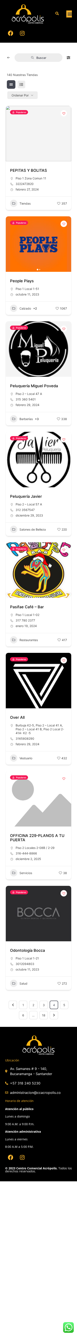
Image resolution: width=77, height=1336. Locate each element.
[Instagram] (22, 33)
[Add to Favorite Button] (64, 113)
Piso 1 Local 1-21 (27, 958)
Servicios (25, 873)
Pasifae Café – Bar (27, 607)
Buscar (41, 58)
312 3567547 (25, 510)
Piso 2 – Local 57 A (29, 504)
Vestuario (25, 758)
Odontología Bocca (27, 950)
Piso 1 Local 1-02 (27, 615)
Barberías (26, 419)
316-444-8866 (26, 853)
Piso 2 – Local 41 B (29, 729)
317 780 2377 (25, 620)
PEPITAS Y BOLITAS (28, 170)
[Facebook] (10, 33)
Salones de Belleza (32, 529)
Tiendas (25, 203)
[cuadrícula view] (11, 84)
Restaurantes (28, 640)
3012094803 (25, 964)
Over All (17, 717)
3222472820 (25, 184)
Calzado (25, 308)
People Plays (22, 281)
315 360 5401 (26, 399)
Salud (23, 983)
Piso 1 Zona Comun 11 (31, 178)
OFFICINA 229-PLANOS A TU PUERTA (37, 837)
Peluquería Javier (26, 496)
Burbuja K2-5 (25, 725)
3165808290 (25, 738)
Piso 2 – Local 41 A (49, 725)
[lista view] (21, 84)
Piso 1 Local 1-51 (27, 289)
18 (43, 1015)
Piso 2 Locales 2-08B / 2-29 (35, 848)
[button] (69, 13)
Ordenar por (20, 95)
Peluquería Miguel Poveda (34, 386)
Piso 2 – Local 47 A (29, 394)
